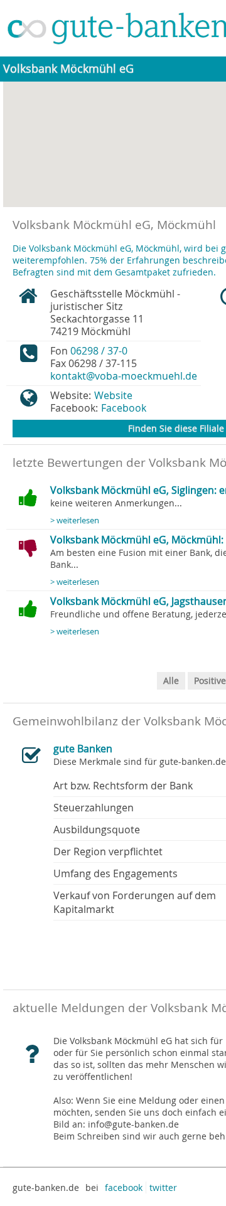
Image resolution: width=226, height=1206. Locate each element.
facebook (124, 1187)
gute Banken (82, 748)
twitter (163, 1187)
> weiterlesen (74, 520)
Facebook (123, 408)
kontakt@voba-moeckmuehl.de (123, 376)
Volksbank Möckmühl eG (68, 68)
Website (113, 395)
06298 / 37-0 (98, 351)
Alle (171, 680)
